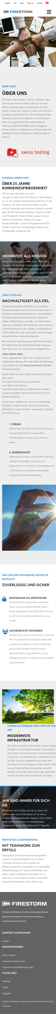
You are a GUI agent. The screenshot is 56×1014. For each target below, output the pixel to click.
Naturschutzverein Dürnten (38, 365)
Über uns (30, 3)
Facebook (6, 981)
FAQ (15, 3)
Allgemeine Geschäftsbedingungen (17, 967)
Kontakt (40, 3)
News (22, 3)
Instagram (6, 993)
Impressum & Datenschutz (13, 961)
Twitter (5, 987)
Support (7, 3)
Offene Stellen (9, 955)
